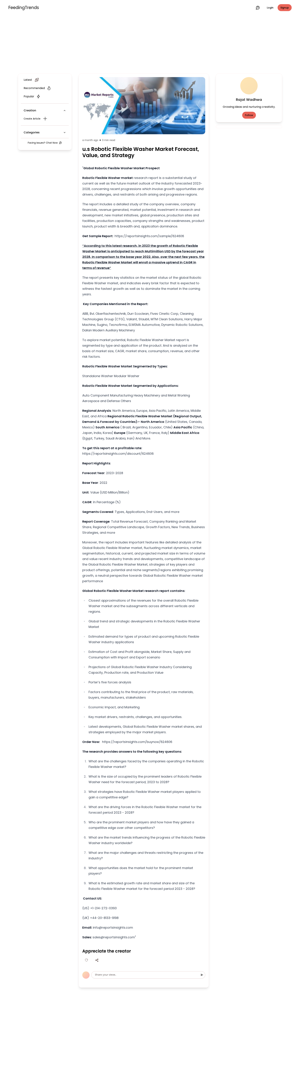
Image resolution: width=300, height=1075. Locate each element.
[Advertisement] (150, 43)
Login (270, 7)
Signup (284, 7)
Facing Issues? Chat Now (43, 142)
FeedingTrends (23, 7)
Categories (32, 132)
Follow (249, 115)
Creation (30, 110)
